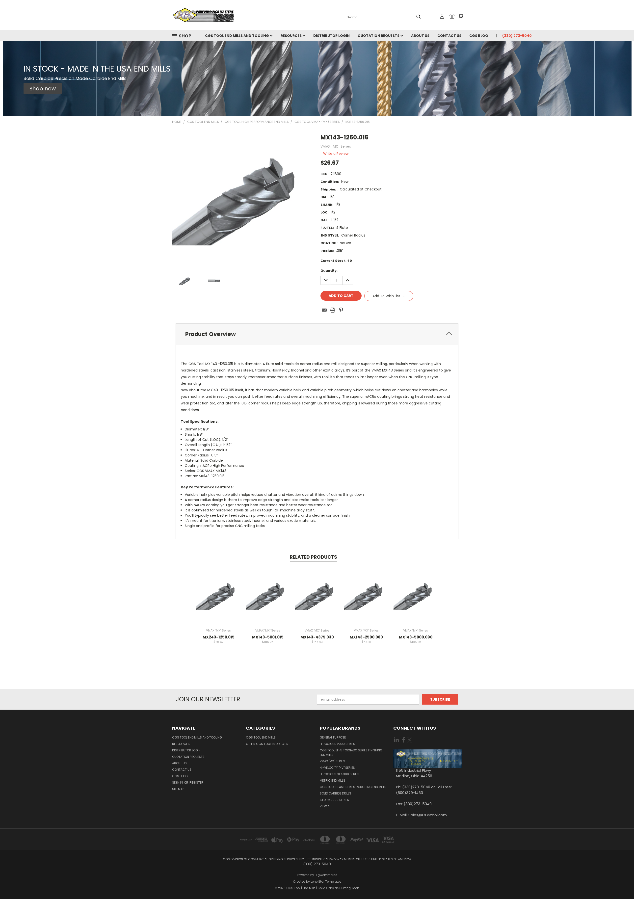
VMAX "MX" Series (332, 761)
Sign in (178, 782)
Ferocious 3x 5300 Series (339, 774)
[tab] (317, 334)
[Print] (332, 310)
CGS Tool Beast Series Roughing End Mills (353, 787)
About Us (420, 35)
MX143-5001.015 (268, 637)
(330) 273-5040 (517, 35)
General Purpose (333, 737)
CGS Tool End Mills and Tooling (237, 35)
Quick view (218, 590)
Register (196, 782)
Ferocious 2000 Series (337, 744)
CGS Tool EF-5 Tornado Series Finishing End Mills (351, 752)
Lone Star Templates (326, 881)
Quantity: (329, 270)
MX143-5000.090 (415, 637)
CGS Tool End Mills (261, 737)
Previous (621, 883)
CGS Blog (478, 35)
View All (326, 806)
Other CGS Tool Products (267, 744)
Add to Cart (218, 599)
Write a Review (335, 153)
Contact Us (449, 35)
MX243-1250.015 (219, 637)
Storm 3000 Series (334, 800)
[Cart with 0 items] (460, 16)
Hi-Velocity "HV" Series (337, 768)
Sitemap (178, 789)
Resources (291, 35)
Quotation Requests (379, 35)
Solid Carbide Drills (335, 793)
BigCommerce (326, 875)
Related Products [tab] (313, 557)
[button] (43, 89)
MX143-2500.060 (366, 637)
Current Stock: (336, 260)
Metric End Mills (332, 780)
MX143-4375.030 (317, 637)
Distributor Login (331, 35)
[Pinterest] (341, 310)
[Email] (324, 310)
